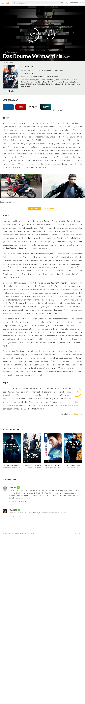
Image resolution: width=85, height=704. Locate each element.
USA (61, 70)
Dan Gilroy (54, 76)
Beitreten (74, 3)
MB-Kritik (34, 209)
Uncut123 (13, 510)
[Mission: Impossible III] (53, 446)
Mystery (38, 70)
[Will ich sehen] (7, 461)
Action (30, 70)
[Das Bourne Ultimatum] (32, 446)
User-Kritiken (49, 209)
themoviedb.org (9, 62)
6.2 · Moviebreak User (67, 32)
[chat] (67, 3)
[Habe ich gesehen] (4, 461)
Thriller (55, 70)
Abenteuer (46, 70)
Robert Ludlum (43, 76)
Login (81, 3)
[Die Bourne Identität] (73, 446)
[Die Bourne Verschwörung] (12, 446)
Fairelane (12, 487)
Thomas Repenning (74, 414)
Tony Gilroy (33, 76)
